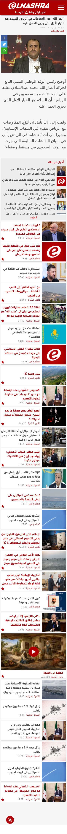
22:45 (21, 277)
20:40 (21, 696)
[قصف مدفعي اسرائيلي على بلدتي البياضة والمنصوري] (54, 499)
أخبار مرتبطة (56, 161)
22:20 (21, 737)
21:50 (21, 320)
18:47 (21, 443)
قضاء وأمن (34, 258)
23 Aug (45, 677)
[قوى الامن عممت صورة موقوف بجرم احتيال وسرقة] (54, 602)
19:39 (21, 402)
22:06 (24, 361)
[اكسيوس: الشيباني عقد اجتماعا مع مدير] (54, 396)
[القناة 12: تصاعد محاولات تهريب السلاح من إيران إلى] (54, 313)
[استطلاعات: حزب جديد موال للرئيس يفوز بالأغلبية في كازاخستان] (54, 334)
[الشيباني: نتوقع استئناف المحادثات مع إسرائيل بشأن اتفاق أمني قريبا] (61, 171)
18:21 (21, 714)
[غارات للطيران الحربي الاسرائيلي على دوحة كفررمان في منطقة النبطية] (54, 354)
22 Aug (22, 423)
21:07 (21, 464)
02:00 (23, 299)
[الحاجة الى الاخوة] (33, 651)
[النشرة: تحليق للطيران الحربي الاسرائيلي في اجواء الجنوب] (54, 519)
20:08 (21, 629)
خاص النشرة (34, 299)
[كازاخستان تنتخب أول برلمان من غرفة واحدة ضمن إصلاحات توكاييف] (54, 478)
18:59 (21, 567)
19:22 (24, 606)
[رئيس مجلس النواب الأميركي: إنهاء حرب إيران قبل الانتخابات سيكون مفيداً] (54, 457)
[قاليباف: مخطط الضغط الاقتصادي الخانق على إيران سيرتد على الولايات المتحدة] (54, 231)
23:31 (24, 258)
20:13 (21, 238)
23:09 (21, 341)
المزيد (33, 217)
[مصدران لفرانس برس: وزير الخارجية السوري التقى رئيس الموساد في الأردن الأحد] (54, 730)
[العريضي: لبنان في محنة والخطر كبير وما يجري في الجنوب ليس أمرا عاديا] (61, 181)
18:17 (24, 503)
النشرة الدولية (57, 30)
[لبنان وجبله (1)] (54, 375)
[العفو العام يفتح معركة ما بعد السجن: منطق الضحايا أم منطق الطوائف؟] (54, 416)
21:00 (21, 485)
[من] (54, 293)
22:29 (21, 588)
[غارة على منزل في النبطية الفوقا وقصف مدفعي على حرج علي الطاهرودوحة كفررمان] (54, 251)
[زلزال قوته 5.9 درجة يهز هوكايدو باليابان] (54, 710)
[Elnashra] (28, 5)
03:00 (23, 377)
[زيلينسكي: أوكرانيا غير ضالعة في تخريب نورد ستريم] (54, 272)
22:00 (24, 524)
